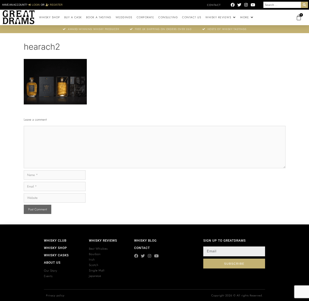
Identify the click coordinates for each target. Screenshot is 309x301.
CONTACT (142, 248)
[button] (220, 17)
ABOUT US (52, 263)
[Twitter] (239, 5)
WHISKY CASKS (56, 255)
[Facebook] (233, 5)
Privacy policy (55, 295)
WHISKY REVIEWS (103, 240)
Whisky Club (55, 240)
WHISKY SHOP (55, 248)
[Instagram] (246, 5)
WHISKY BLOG (145, 240)
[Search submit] (304, 5)
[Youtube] (253, 5)
